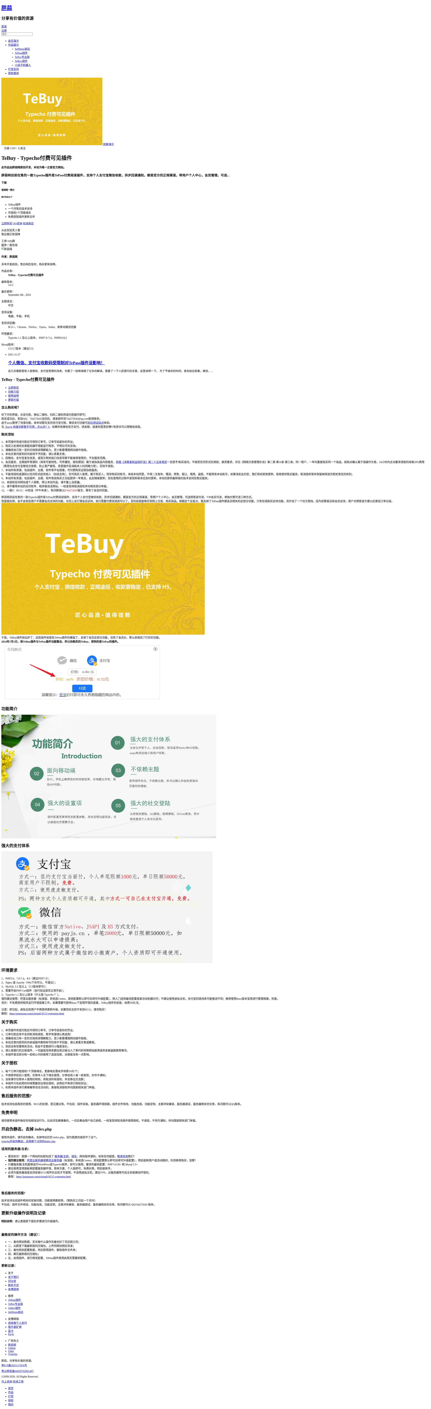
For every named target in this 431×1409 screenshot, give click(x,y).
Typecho (12, 1354)
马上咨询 (6, 1381)
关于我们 (13, 1277)
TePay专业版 (22, 57)
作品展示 (13, 44)
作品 (10, 1392)
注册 (4, 30)
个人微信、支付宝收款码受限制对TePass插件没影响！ (56, 363)
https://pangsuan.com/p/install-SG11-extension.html (36, 1013)
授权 (10, 1400)
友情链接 (13, 1289)
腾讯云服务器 (54, 1160)
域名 (74, 1156)
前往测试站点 (96, 422)
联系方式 (13, 1285)
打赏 (10, 1396)
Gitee (11, 1351)
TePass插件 (21, 53)
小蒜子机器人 (23, 65)
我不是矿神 (15, 1327)
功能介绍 (13, 391)
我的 (10, 1404)
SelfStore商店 (22, 49)
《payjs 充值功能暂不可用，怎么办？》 (26, 426)
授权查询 (13, 73)
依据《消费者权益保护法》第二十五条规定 (141, 462)
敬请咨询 (122, 1156)
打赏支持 (13, 69)
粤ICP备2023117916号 (14, 1365)
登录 (4, 26)
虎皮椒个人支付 (17, 1322)
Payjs (11, 1334)
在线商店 (28, 223)
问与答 (12, 1281)
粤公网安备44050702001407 (17, 1371)
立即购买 (6, 223)
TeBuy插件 (21, 61)
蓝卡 (10, 1331)
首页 (10, 1388)
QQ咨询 (17, 223)
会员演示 (13, 40)
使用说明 (13, 395)
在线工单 (18, 1381)
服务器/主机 (62, 1156)
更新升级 (13, 399)
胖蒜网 (12, 1344)
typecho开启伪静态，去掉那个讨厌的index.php (28, 1141)
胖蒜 (6, 8)
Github (11, 1348)
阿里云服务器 (35, 1160)
